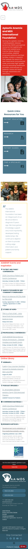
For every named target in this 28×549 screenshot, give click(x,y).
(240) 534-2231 (9, 500)
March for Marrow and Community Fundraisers (13, 291)
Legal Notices (6, 511)
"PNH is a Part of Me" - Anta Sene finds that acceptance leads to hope (12, 316)
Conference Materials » (12, 402)
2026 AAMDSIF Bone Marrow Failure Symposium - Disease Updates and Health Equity (13, 339)
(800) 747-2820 (9, 491)
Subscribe (14, 467)
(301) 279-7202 (9, 495)
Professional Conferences (14, 333)
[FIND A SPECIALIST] (14, 167)
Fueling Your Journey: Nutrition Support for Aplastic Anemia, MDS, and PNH (13, 369)
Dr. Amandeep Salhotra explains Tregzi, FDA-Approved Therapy (13, 392)
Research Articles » (11, 424)
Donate (4, 514)
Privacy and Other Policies (9, 512)
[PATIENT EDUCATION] (14, 124)
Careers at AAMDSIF (8, 516)
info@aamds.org (7, 501)
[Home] (12, 6)
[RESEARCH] (14, 139)
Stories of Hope (9, 309)
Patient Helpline (14, 547)
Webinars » (7, 362)
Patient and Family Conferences (10, 270)
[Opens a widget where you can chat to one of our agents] (23, 546)
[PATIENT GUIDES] (14, 153)
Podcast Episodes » (11, 386)
